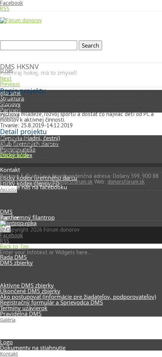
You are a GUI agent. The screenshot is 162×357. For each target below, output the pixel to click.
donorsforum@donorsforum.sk (55, 181)
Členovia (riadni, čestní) (30, 138)
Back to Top (14, 246)
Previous (10, 84)
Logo (6, 342)
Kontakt (9, 353)
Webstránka (14, 154)
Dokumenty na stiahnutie (33, 347)
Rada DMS (13, 257)
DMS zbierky (16, 262)
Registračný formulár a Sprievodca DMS (51, 302)
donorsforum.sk (126, 181)
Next (6, 78)
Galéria (7, 319)
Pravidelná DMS (20, 313)
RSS (4, 8)
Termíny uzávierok (23, 308)
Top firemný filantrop (27, 217)
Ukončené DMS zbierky (30, 291)
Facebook (11, 235)
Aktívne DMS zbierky (27, 285)
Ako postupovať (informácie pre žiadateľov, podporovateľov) (78, 296)
